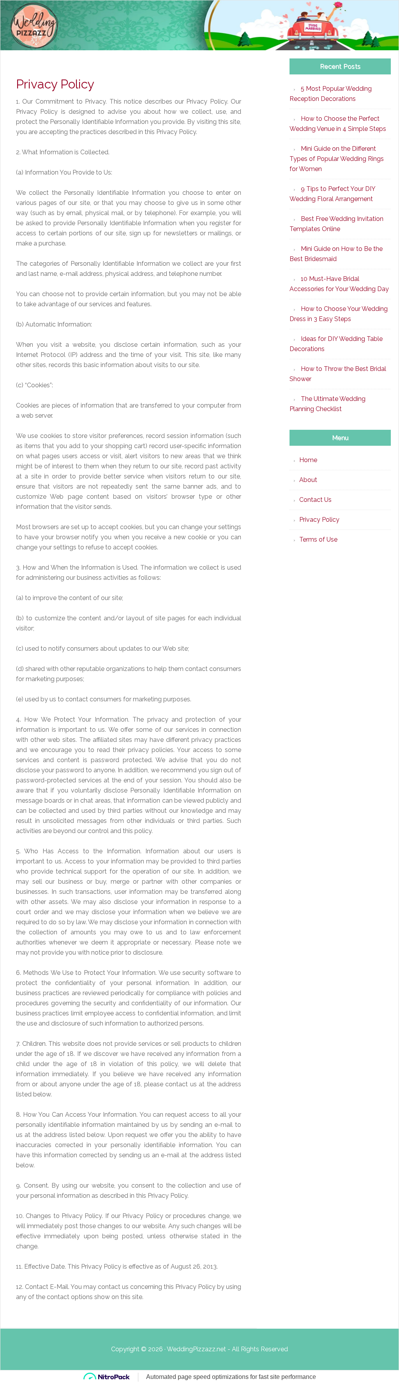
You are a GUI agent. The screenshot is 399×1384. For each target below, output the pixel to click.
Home (308, 460)
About (308, 480)
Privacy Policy (319, 519)
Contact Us (315, 499)
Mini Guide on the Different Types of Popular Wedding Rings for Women (337, 159)
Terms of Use (318, 539)
